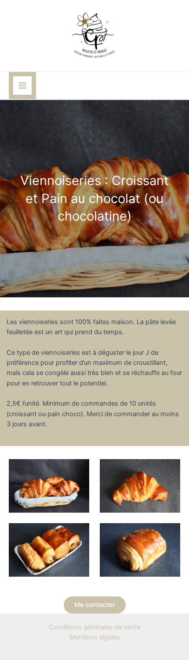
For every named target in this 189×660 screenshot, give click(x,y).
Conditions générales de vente (94, 627)
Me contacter (94, 605)
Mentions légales (94, 637)
